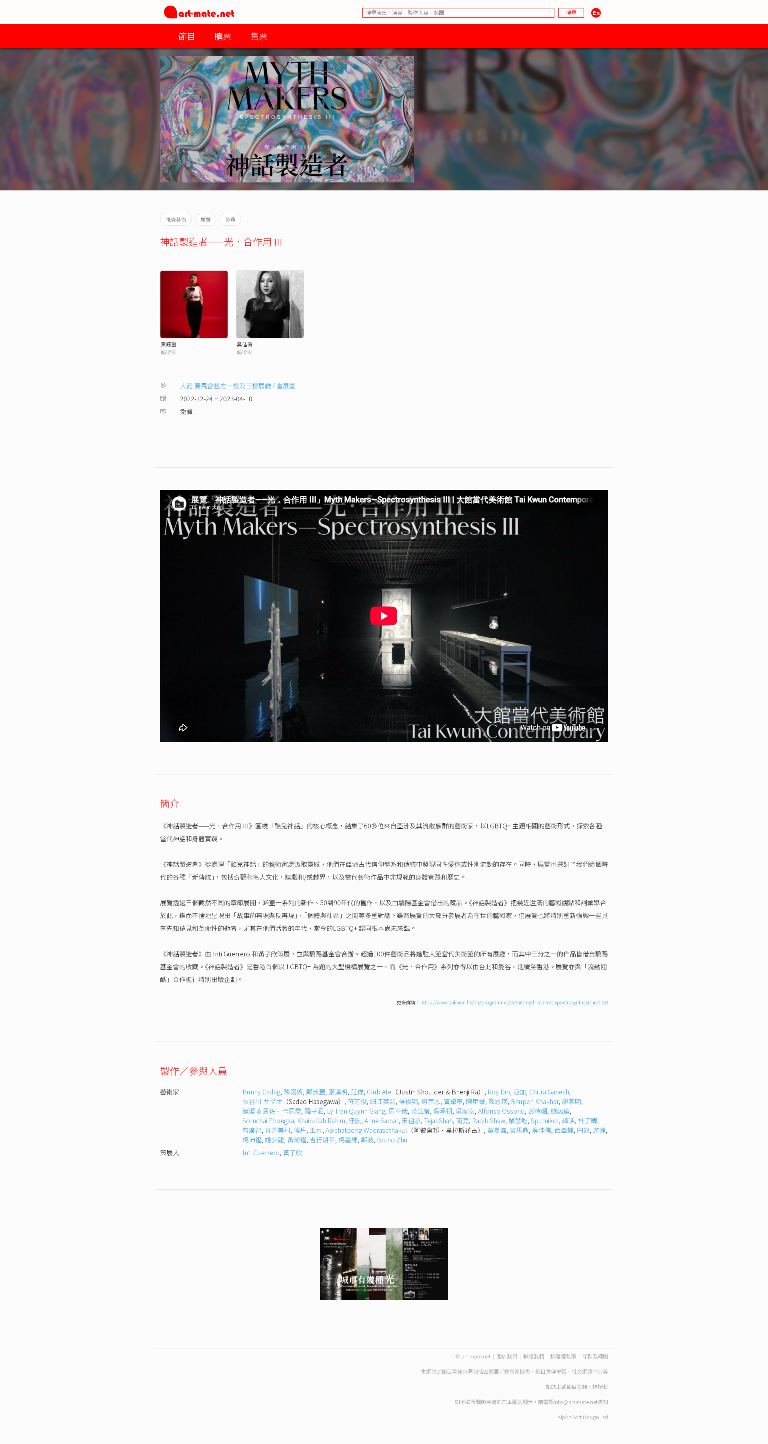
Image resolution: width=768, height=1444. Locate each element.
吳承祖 (442, 1111)
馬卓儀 (398, 1111)
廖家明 (571, 1101)
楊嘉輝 (348, 1139)
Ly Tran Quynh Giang (356, 1111)
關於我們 (506, 1356)
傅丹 (300, 1130)
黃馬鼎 (519, 1130)
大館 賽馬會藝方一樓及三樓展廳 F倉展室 (238, 385)
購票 (222, 36)
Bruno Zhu (392, 1139)
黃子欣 (292, 1152)
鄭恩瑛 (498, 1101)
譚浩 (568, 1120)
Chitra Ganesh (549, 1091)
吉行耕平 (322, 1139)
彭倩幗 (537, 1111)
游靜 (599, 1130)
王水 (316, 1130)
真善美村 (277, 1130)
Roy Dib (499, 1091)
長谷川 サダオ (262, 1101)
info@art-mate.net (576, 1402)
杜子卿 (587, 1120)
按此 (603, 1386)
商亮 (462, 1120)
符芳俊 (357, 1101)
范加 (519, 1091)
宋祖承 (411, 1120)
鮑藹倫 (560, 1111)
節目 (186, 36)
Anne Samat (381, 1120)
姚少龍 (274, 1139)
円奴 (583, 1130)
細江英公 (383, 1101)
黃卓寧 (453, 1101)
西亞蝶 (564, 1130)
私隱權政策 (563, 1356)
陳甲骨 (475, 1101)
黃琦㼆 (296, 1139)
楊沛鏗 (252, 1139)
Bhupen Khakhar (535, 1101)
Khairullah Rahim (321, 1120)
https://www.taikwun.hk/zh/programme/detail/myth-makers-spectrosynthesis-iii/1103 (514, 1002)
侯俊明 (408, 1101)
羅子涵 (314, 1111)
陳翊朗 (293, 1091)
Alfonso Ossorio (501, 1111)
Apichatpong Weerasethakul (366, 1130)
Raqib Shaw (488, 1120)
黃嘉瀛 (496, 1130)
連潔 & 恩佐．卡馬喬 (271, 1111)
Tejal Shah (438, 1120)
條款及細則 (595, 1356)
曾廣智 (252, 1130)
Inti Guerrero (261, 1152)
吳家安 (465, 1111)
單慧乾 (518, 1120)
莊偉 (357, 1091)
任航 (354, 1120)
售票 (258, 36)
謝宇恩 (430, 1101)
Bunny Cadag (261, 1091)
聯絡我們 (533, 1356)
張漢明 (338, 1091)
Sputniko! (545, 1120)
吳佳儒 (244, 344)
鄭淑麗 (315, 1091)
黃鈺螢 (168, 344)
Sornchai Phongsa (268, 1120)
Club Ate (379, 1091)
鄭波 (367, 1139)
